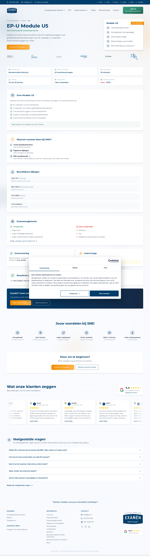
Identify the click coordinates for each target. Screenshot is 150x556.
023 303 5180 (88, 518)
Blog (48, 543)
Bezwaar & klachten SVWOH (57, 540)
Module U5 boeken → (18, 47)
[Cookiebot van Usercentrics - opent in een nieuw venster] (110, 261)
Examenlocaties (104, 10)
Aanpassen (73, 293)
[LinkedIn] (89, 527)
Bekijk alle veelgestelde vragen (18, 485)
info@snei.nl (87, 515)
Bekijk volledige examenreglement (22, 241)
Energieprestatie (13, 21)
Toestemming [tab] (44, 268)
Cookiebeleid (51, 529)
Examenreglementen (54, 520)
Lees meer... (29, 421)
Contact (116, 10)
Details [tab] (75, 268)
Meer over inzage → (21, 303)
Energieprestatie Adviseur (54, 10)
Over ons (50, 515)
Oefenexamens (41, 303)
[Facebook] (82, 527)
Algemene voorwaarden (55, 523)
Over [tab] (105, 268)
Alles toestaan (104, 293)
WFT (69, 10)
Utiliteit (23, 21)
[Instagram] (86, 527)
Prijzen (93, 10)
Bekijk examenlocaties (87, 367)
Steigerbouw (11, 520)
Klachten (50, 532)
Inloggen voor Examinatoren (17, 529)
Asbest (9, 518)
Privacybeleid (51, 526)
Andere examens (80, 10)
